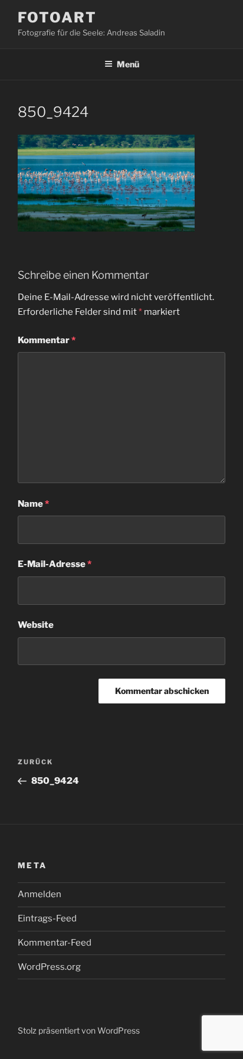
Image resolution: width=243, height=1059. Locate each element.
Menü (128, 64)
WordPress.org (49, 967)
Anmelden (39, 894)
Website (36, 625)
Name (33, 503)
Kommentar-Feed (54, 942)
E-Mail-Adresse (54, 564)
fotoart (57, 17)
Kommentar (46, 340)
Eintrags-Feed (47, 918)
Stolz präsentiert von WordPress (79, 1030)
